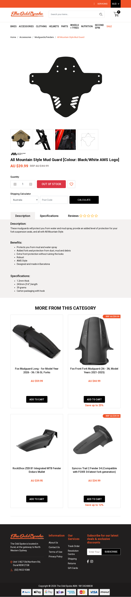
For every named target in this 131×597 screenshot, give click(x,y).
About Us (53, 542)
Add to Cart (36, 399)
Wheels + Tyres (74, 26)
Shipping (72, 558)
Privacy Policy (55, 556)
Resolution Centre (73, 552)
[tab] (23, 216)
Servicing (102, 4)
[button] (71, 184)
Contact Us (54, 547)
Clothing (41, 26)
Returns (72, 563)
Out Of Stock (51, 184)
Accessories (26, 26)
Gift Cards (73, 568)
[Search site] (100, 14)
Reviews (73, 215)
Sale (109, 26)
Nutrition (87, 26)
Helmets (54, 26)
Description (22, 215)
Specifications (49, 215)
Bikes (13, 26)
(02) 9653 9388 (22, 570)
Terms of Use (55, 552)
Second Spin (99, 26)
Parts (64, 26)
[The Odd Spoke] (27, 14)
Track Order (74, 546)
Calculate (84, 199)
